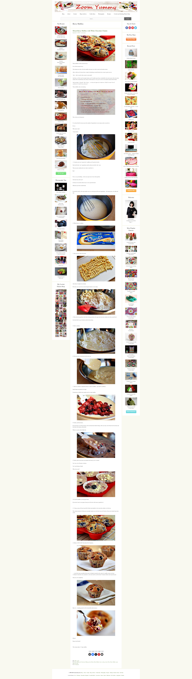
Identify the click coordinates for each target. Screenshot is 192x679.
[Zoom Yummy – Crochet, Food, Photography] (96, 6)
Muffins (114, 662)
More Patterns (131, 411)
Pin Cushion (113, 675)
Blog (63, 14)
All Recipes (61, 173)
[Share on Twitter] (95, 655)
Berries (92, 662)
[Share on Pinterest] (99, 655)
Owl (75, 675)
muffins (75, 660)
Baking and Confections (81, 662)
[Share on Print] (89, 655)
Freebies (122, 675)
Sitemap (111, 672)
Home (111, 662)
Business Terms (116, 672)
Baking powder (88, 662)
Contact (75, 14)
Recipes (109, 14)
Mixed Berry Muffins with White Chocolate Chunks (90, 31)
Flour (109, 662)
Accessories (98, 675)
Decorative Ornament (84, 675)
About (68, 14)
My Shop (121, 672)
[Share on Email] (102, 655)
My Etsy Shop (131, 39)
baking (75, 662)
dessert (106, 662)
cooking (103, 662)
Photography (101, 14)
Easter (105, 675)
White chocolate (75, 663)
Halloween (108, 675)
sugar (117, 662)
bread (100, 662)
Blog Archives (83, 14)
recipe (78, 660)
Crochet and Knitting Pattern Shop (122, 14)
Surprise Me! (131, 190)
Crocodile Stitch (92, 675)
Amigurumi (118, 675)
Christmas (78, 675)
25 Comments (76, 664)
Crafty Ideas (92, 14)
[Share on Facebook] (92, 655)
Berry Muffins (96, 662)
